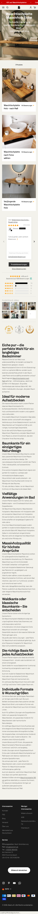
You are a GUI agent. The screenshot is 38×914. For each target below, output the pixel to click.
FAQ (3, 814)
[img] (13, 225)
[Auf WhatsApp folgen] (19, 883)
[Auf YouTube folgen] (14, 883)
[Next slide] (34, 241)
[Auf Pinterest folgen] (8, 883)
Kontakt (5, 811)
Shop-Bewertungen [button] (19, 269)
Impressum (25, 828)
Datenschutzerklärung (28, 822)
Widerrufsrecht (26, 813)
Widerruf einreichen (19, 870)
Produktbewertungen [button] (19, 264)
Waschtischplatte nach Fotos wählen (12, 154)
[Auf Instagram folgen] (3, 883)
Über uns (5, 826)
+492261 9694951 (11, 850)
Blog (3, 818)
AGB (22, 817)
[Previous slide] (3, 241)
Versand (5, 822)
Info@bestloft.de (12, 847)
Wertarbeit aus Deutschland (7, 831)
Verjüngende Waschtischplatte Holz (12, 204)
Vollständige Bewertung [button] (16, 257)
